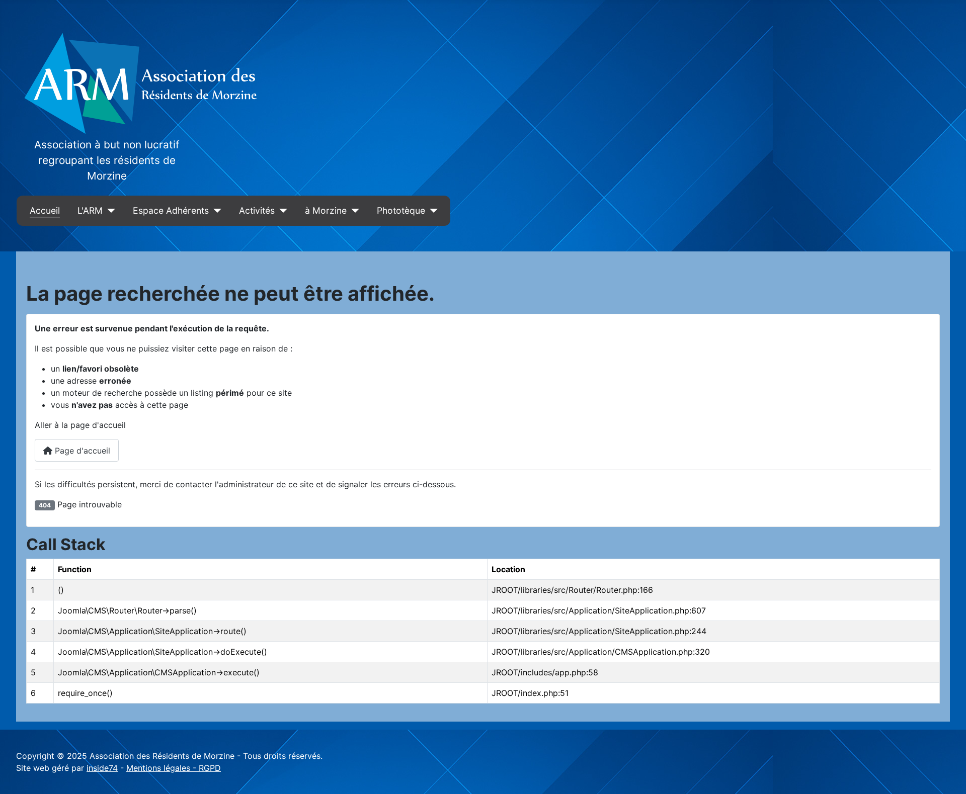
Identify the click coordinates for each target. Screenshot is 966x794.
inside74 (102, 768)
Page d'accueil (81, 451)
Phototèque (401, 210)
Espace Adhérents (171, 210)
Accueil (45, 210)
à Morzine (326, 210)
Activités (257, 210)
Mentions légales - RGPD (173, 768)
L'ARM (90, 210)
